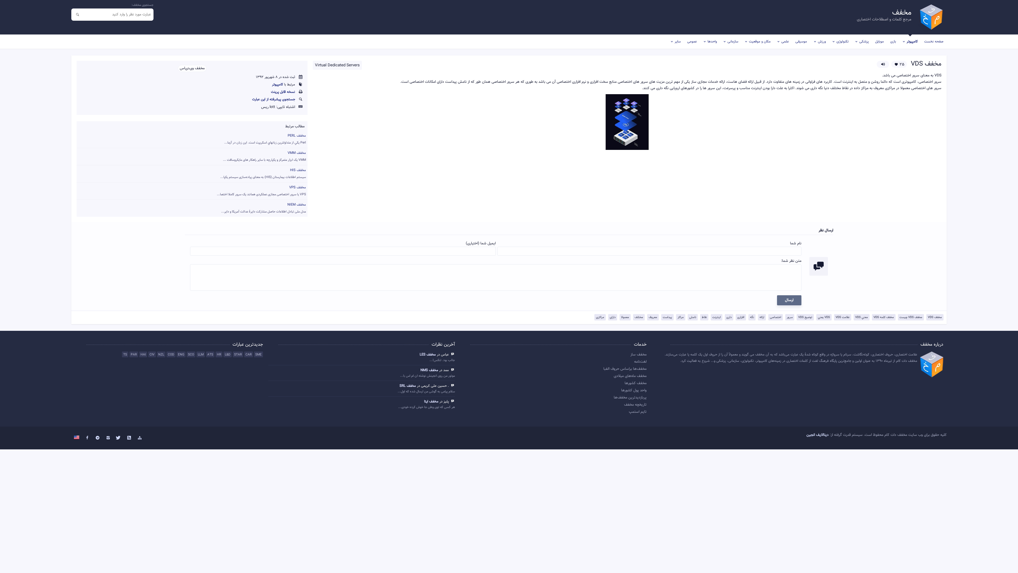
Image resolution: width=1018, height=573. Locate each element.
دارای (613, 317)
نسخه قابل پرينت (283, 92)
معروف (653, 317)
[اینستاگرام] (108, 438)
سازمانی (732, 41)
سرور (790, 317)
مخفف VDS (935, 317)
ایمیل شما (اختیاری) (481, 243)
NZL (161, 354)
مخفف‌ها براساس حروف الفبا (625, 369)
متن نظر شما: (791, 261)
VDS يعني (824, 317)
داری (729, 317)
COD (171, 354)
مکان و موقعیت (760, 41)
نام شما (795, 243)
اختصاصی (775, 317)
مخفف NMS (429, 370)
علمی (785, 41)
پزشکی (864, 41)
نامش (692, 317)
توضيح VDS (805, 317)
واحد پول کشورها (634, 390)
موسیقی (801, 41)
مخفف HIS (263, 174)
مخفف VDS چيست (910, 317)
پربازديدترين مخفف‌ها (630, 398)
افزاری (740, 317)
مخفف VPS (261, 191)
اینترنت (716, 317)
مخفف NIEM (263, 208)
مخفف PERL (265, 139)
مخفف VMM (264, 156)
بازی (893, 41)
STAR (238, 354)
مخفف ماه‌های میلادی (630, 376)
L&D (227, 354)
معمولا (625, 317)
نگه (752, 317)
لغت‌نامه (640, 362)
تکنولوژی (842, 41)
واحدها (712, 41)
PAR (134, 354)
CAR (248, 354)
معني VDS (861, 317)
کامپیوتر (912, 41)
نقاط (704, 317)
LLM (201, 354)
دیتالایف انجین (817, 435)
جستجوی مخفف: (142, 5)
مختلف (639, 317)
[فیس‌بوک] (87, 438)
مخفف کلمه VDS (884, 317)
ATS (210, 354)
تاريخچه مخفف (635, 405)
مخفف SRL (408, 386)
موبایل (879, 41)
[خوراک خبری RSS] (129, 438)
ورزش (822, 41)
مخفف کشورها (636, 383)
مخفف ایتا (431, 401)
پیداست (667, 317)
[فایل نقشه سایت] (139, 438)
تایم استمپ (638, 412)
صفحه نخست (934, 41)
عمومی (692, 41)
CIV (152, 354)
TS (125, 354)
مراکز (681, 317)
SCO (191, 354)
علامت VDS (843, 317)
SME (258, 354)
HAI (143, 354)
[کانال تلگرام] (97, 438)
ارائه (762, 317)
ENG (181, 354)
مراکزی (600, 317)
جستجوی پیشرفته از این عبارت (273, 99)
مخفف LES (428, 354)
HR (219, 354)
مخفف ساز (638, 355)
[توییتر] (118, 438)
